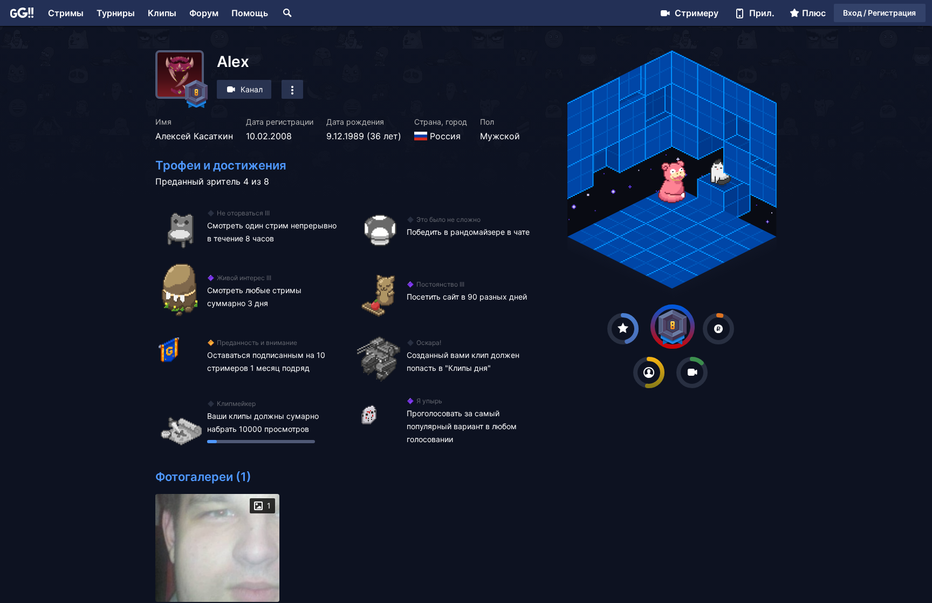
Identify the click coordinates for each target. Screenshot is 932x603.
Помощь (249, 13)
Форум (203, 13)
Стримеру (696, 13)
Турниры (116, 13)
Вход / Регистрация (879, 12)
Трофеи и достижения (220, 165)
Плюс (814, 13)
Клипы (162, 13)
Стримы (66, 13)
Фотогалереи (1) (203, 477)
